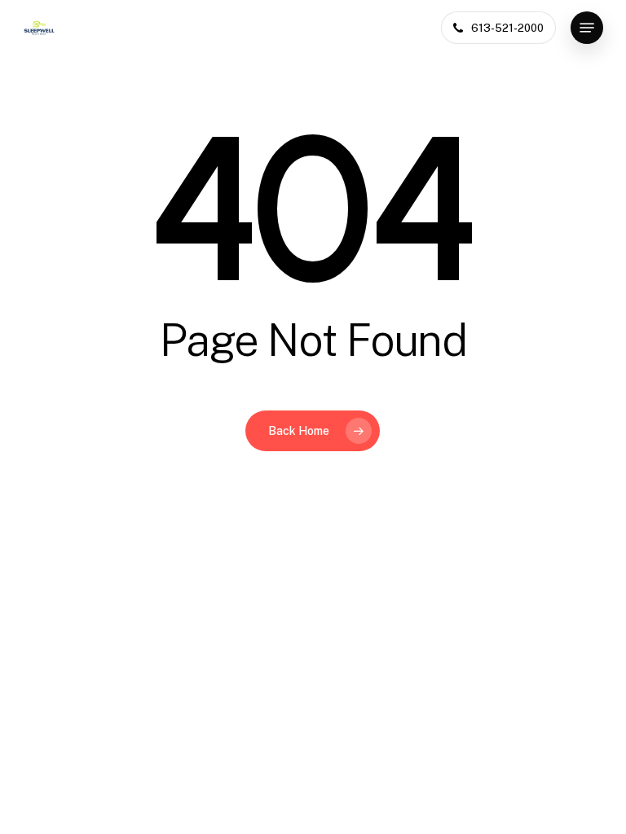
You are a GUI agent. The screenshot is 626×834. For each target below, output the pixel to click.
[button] (587, 28)
